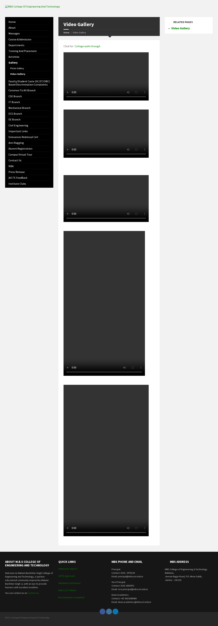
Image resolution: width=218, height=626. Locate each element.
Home (66, 32)
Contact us (15, 160)
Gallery (13, 62)
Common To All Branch (22, 90)
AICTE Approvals (66, 575)
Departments (16, 45)
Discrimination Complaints (71, 597)
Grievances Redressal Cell (23, 137)
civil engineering (18, 125)
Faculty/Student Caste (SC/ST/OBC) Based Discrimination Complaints (29, 83)
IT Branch (14, 102)
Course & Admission (20, 39)
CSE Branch (15, 96)
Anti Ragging (16, 142)
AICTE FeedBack (18, 177)
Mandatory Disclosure (69, 583)
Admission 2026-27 (67, 568)
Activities (14, 56)
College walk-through (87, 46)
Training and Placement (23, 51)
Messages (14, 33)
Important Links (18, 131)
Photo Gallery (17, 68)
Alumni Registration (20, 148)
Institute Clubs (17, 183)
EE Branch (14, 119)
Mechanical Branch (19, 108)
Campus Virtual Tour (20, 154)
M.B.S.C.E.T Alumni (67, 590)
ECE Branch (15, 113)
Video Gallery (17, 73)
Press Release (17, 172)
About (12, 27)
